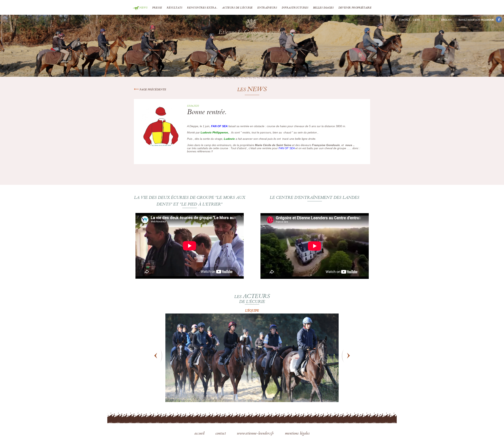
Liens (416, 19)
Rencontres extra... (202, 8)
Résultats (174, 8)
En (446, 19)
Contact (404, 19)
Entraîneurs (267, 8)
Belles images (323, 8)
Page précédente (152, 90)
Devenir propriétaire (355, 8)
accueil (200, 433)
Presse (157, 8)
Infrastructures (295, 8)
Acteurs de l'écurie (237, 8)
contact (221, 433)
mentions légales (297, 433)
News (143, 8)
